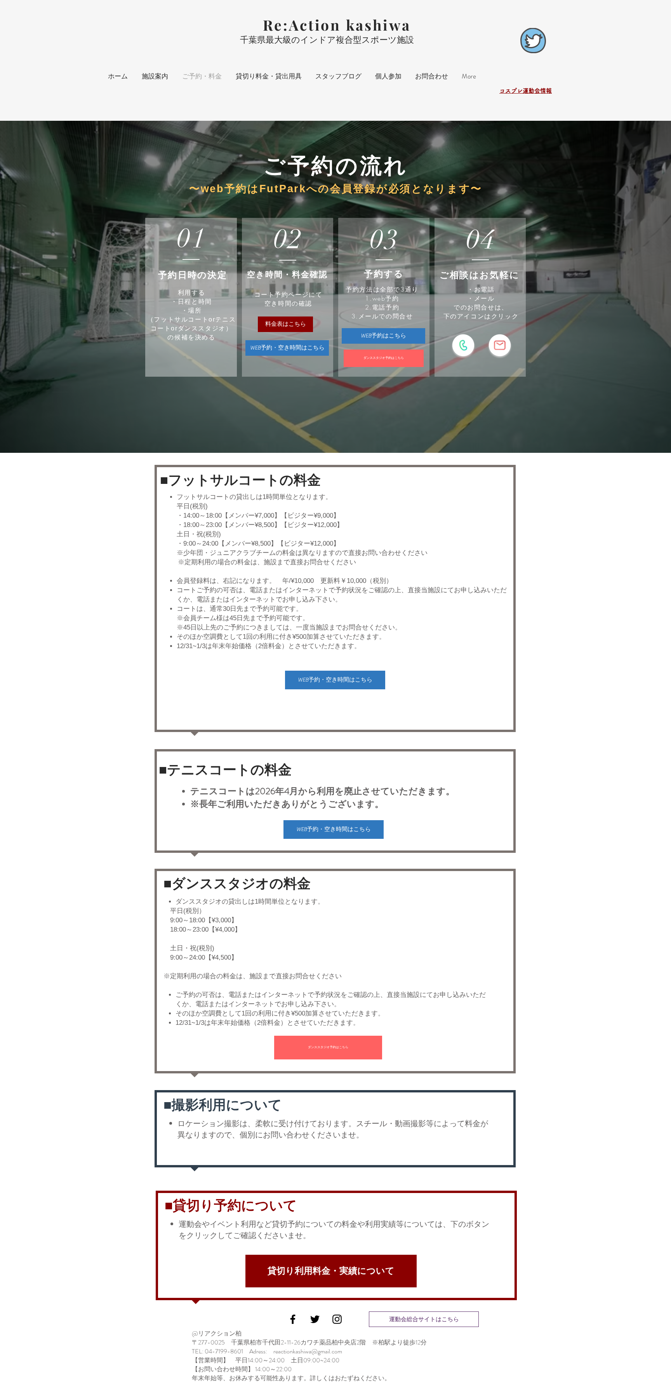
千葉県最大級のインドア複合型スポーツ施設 (327, 40)
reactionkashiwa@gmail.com (307, 1351)
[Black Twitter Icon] (315, 1319)
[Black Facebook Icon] (293, 1319)
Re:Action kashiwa (337, 24)
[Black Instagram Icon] (337, 1319)
